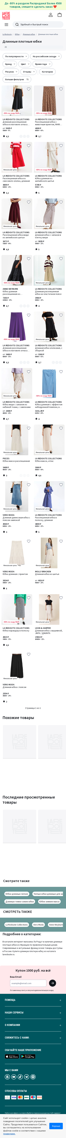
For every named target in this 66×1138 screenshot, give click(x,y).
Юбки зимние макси (49, 901)
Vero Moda (38, 924)
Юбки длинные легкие (17, 893)
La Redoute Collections (17, 924)
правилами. (9, 1133)
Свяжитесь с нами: (17, 1037)
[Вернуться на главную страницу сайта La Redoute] (6, 16)
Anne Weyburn (56, 924)
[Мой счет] (50, 15)
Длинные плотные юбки (48, 34)
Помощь (10, 1000)
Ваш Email (15, 976)
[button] (59, 15)
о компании (12, 1025)
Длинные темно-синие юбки (20, 901)
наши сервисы (14, 1012)
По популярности (14, 56)
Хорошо (56, 1126)
